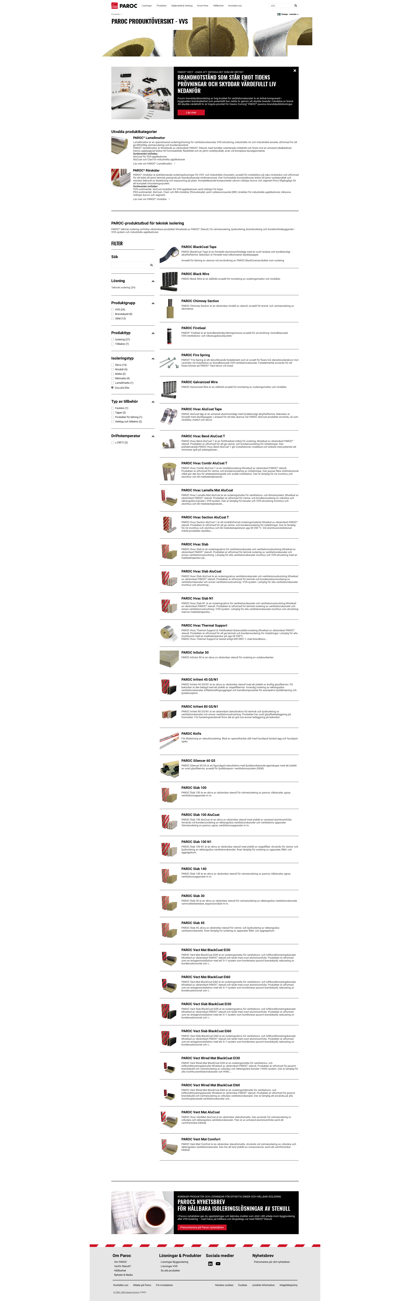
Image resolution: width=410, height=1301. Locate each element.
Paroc (124, 5)
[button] (133, 257)
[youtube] (218, 1264)
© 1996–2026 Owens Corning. (126, 1292)
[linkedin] (210, 1264)
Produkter (115, 14)
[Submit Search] (296, 5)
